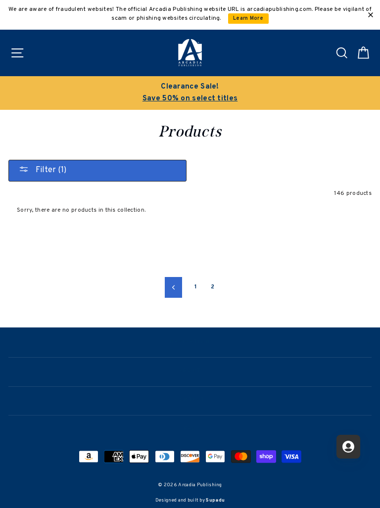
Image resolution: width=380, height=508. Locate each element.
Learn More (248, 18)
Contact (190, 400)
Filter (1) (50, 170)
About (190, 371)
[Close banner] (370, 14)
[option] (190, 93)
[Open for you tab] (348, 447)
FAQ (190, 429)
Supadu (215, 500)
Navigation (189, 342)
